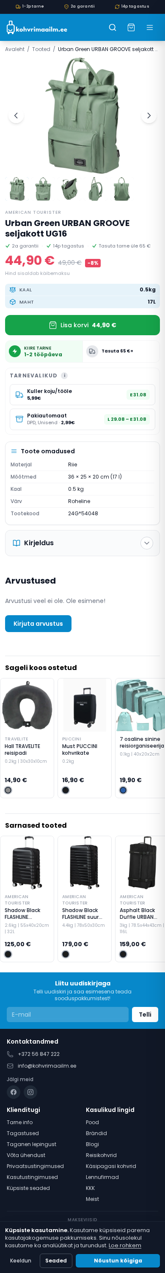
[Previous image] (16, 115)
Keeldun (20, 1260)
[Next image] (149, 115)
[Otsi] (112, 27)
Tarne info (20, 1122)
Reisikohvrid (101, 1155)
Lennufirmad (102, 1177)
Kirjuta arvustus (38, 623)
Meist (92, 1199)
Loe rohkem (125, 1245)
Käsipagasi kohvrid (111, 1166)
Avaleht (15, 49)
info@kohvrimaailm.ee (47, 1065)
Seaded (56, 1260)
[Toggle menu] (149, 27)
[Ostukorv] (131, 27)
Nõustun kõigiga (118, 1260)
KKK (90, 1188)
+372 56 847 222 (39, 1054)
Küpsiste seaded (28, 1188)
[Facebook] (13, 1092)
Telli (145, 1014)
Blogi (92, 1144)
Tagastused (23, 1133)
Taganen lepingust (31, 1144)
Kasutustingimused (32, 1177)
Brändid (96, 1133)
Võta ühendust (26, 1155)
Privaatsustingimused (35, 1166)
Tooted (41, 49)
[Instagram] (30, 1092)
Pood (92, 1122)
